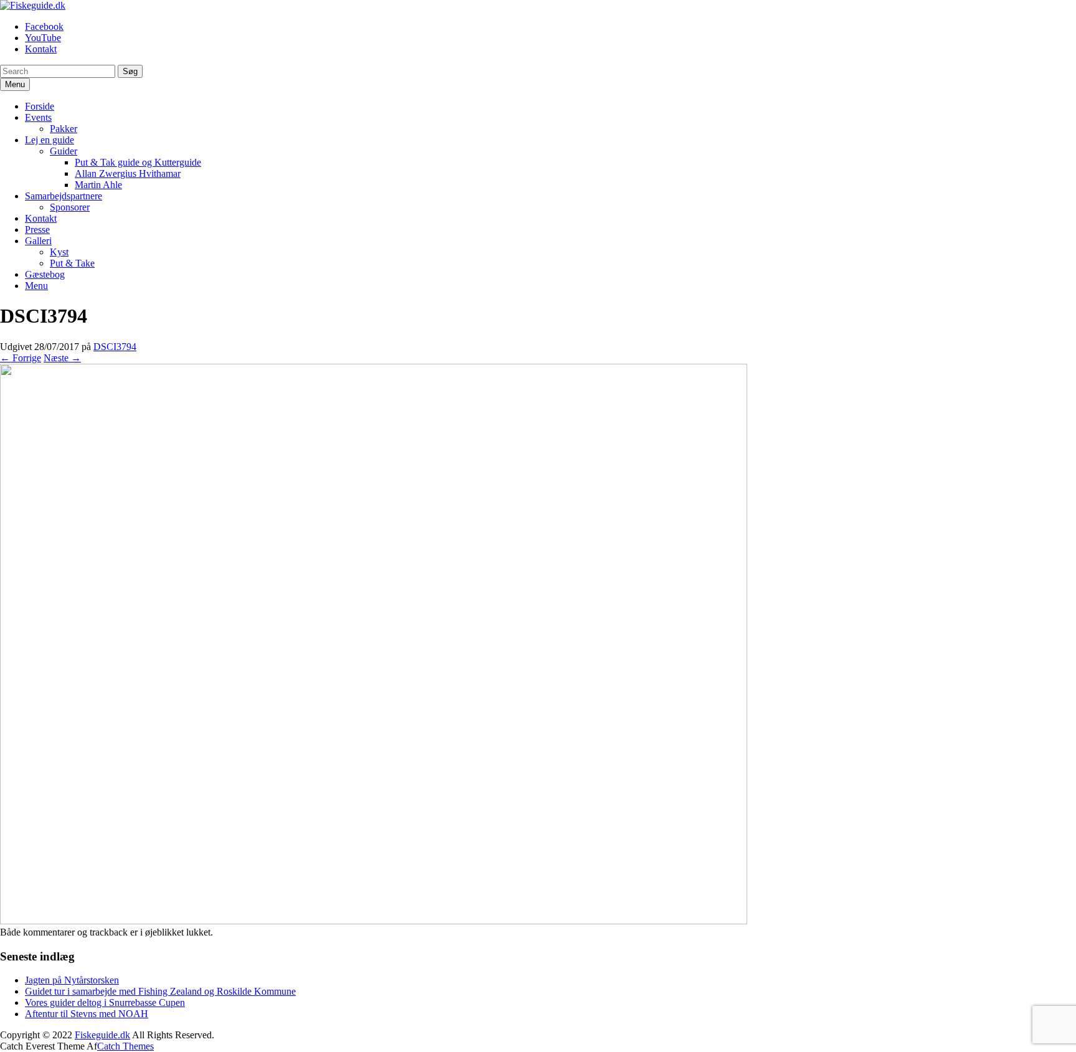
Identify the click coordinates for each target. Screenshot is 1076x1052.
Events (38, 117)
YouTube (43, 37)
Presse (37, 229)
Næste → (62, 358)
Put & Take (72, 263)
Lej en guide (49, 140)
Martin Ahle (98, 184)
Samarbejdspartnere (63, 196)
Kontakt (41, 49)
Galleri (38, 240)
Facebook (44, 26)
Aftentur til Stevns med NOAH (86, 1013)
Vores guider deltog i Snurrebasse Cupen (105, 1002)
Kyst (59, 252)
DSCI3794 (114, 346)
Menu (36, 285)
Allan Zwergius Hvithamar (128, 173)
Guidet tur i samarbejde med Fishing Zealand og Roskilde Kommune (160, 991)
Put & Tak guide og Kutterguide (138, 162)
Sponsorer (70, 207)
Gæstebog (45, 274)
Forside (39, 106)
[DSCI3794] (373, 921)
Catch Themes (125, 1046)
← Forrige (20, 358)
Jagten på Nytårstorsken (72, 980)
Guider (63, 151)
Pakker (63, 128)
